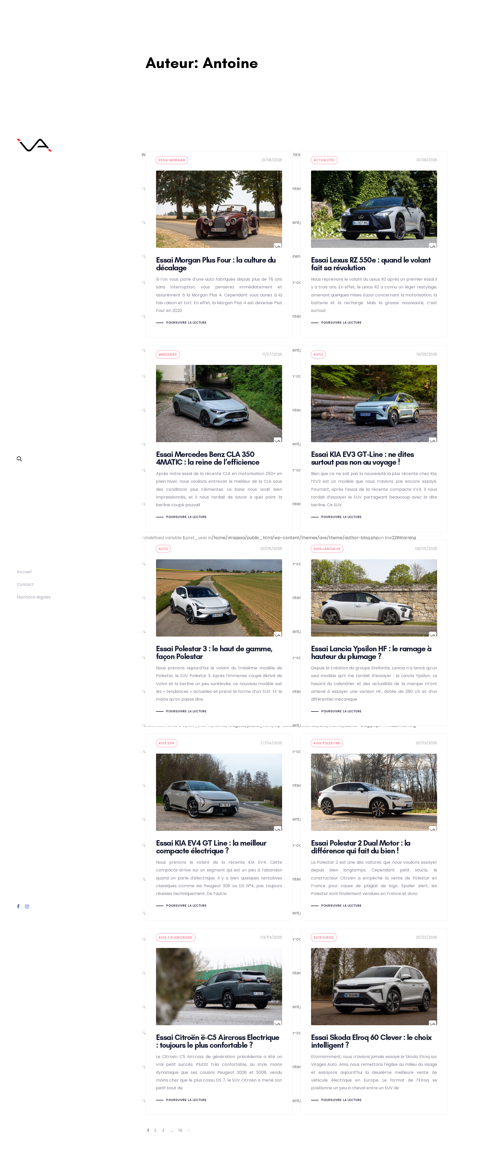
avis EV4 (167, 743)
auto (318, 354)
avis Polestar (327, 743)
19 (181, 1130)
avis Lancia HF (327, 549)
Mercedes (168, 354)
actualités (324, 160)
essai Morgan (172, 160)
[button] (19, 459)
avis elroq (324, 937)
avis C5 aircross (176, 937)
